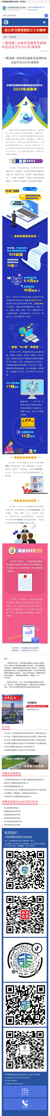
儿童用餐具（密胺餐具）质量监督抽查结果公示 (21, 793)
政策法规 (12, 37)
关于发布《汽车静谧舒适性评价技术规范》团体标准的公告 (25, 733)
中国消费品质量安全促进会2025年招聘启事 (19, 750)
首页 (5, 37)
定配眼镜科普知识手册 (12, 815)
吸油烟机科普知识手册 (12, 818)
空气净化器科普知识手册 (13, 821)
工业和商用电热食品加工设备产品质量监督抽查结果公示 (24, 780)
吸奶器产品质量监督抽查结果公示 (16, 783)
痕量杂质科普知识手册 (12, 811)
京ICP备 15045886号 (11, 1080)
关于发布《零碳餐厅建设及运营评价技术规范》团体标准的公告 (27, 737)
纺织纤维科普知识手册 (12, 825)
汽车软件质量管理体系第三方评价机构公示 (19, 747)
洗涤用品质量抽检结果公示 (13, 786)
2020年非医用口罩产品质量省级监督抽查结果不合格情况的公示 (27, 790)
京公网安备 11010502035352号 (14, 1084)
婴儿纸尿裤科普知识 (11, 808)
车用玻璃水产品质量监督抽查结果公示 (18, 796)
